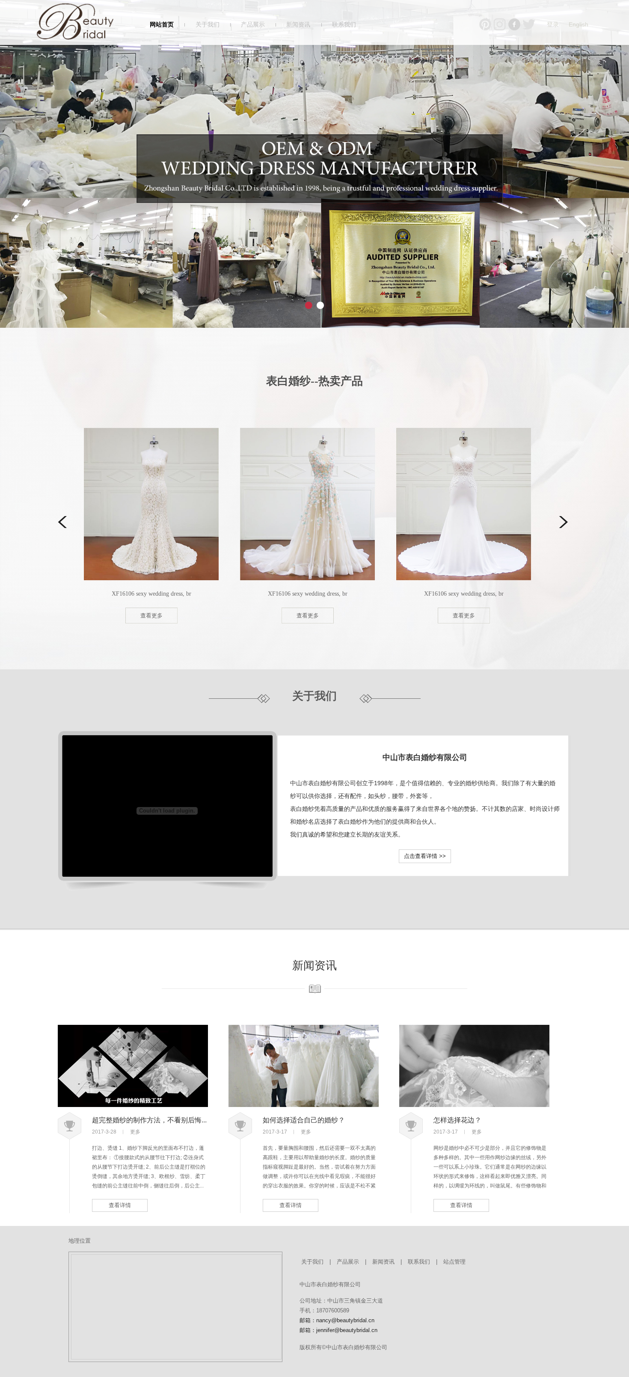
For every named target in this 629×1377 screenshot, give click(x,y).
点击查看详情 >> (425, 856)
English (578, 24)
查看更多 (74, 615)
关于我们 (208, 24)
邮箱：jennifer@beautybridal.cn (338, 1330)
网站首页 (162, 24)
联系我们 (344, 24)
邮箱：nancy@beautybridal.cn (337, 1320)
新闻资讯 (298, 24)
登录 (553, 24)
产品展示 (253, 24)
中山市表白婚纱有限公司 (425, 757)
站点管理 (454, 1261)
